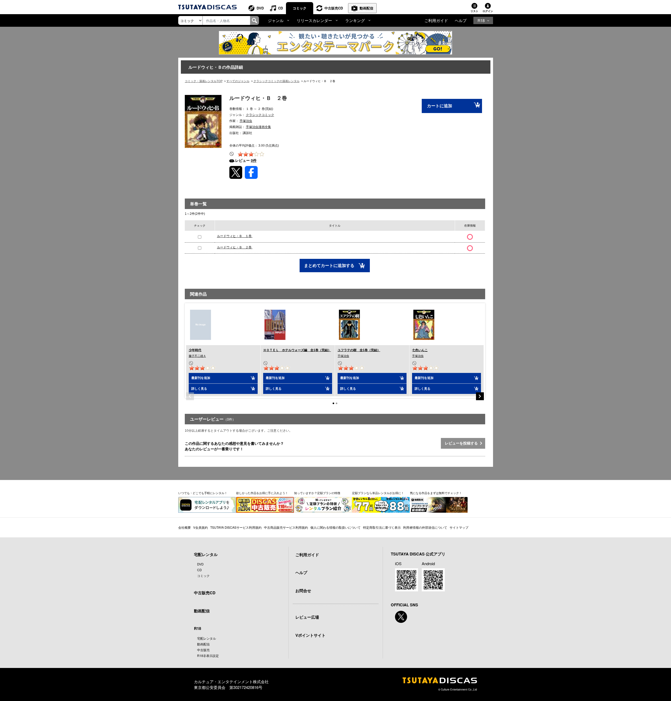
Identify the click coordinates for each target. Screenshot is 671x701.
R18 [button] (481, 20)
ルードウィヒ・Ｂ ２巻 (234, 247)
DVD (260, 8)
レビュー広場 (307, 617)
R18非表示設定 (208, 655)
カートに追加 (439, 106)
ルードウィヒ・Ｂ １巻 (234, 236)
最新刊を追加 (200, 378)
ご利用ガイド (436, 20)
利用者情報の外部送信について (425, 527)
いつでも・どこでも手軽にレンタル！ (202, 493)
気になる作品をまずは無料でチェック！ (436, 493)
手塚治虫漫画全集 (258, 127)
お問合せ (303, 590)
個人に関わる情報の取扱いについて (335, 527)
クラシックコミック (260, 115)
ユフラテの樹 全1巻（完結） (359, 350)
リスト (474, 11)
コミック (299, 8)
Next (480, 396)
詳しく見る (199, 388)
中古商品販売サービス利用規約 (286, 527)
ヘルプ (461, 20)
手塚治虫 (246, 121)
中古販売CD (333, 8)
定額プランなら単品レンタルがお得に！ (378, 493)
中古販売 (203, 650)
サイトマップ (459, 527)
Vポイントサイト (310, 635)
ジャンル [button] (276, 20)
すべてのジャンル (238, 81)
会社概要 (184, 527)
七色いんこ (420, 350)
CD (280, 8)
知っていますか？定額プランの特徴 (317, 493)
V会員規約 (200, 527)
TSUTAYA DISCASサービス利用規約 (236, 527)
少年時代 (195, 350)
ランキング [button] (355, 20)
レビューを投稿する (462, 443)
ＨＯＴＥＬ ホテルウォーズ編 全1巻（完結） (297, 350)
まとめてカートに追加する (329, 265)
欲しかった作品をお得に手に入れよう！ (262, 493)
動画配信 (366, 8)
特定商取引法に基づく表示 (382, 527)
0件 (254, 160)
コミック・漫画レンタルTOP (204, 81)
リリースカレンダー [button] (314, 20)
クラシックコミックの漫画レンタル (276, 81)
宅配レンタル (206, 638)
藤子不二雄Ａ (197, 355)
